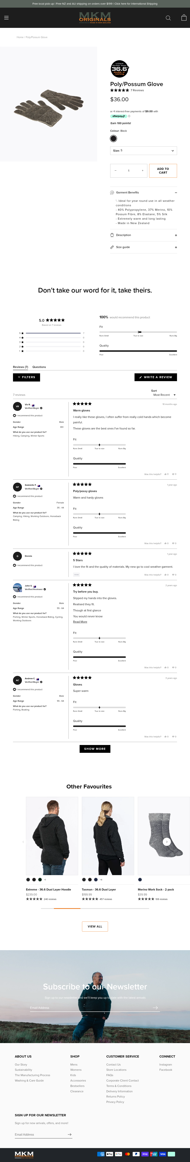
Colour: (118, 130)
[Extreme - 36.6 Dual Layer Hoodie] (52, 836)
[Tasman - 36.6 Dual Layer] (108, 836)
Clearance (76, 1091)
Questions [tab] (39, 367)
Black (113, 138)
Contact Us (113, 1064)
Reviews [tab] (20, 367)
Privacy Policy (115, 1102)
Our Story (21, 1064)
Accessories (78, 1080)
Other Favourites (89, 786)
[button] (127, 90)
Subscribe (155, 1008)
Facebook (165, 1070)
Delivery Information (119, 1091)
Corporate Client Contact (122, 1080)
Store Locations (116, 1070)
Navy (96, 879)
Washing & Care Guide (29, 1080)
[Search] (168, 18)
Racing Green (40, 879)
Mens (73, 1064)
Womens (75, 1070)
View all (95, 926)
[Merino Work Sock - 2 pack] (164, 836)
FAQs (109, 1075)
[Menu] (6, 18)
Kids (73, 1075)
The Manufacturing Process (32, 1075)
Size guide (122, 247)
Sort (154, 390)
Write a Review (160, 378)
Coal (28, 879)
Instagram (165, 1064)
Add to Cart (163, 171)
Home (20, 37)
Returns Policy (115, 1096)
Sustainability (23, 1070)
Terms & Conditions (118, 1086)
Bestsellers (77, 1086)
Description (123, 235)
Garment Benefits (127, 192)
